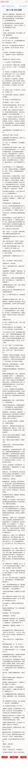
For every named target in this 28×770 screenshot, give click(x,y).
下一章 (23, 757)
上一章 (4, 757)
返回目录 (14, 757)
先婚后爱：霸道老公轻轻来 (7, 6)
